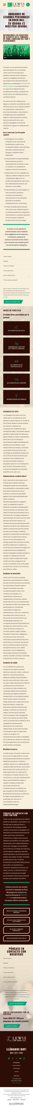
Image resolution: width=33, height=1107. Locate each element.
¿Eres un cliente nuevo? (9, 275)
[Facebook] (13, 1058)
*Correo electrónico (8, 270)
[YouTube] (20, 1058)
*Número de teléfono (8, 266)
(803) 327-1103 (14, 1018)
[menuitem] (9, 1099)
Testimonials (16, 1068)
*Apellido (5, 261)
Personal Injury (16, 1065)
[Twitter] (16, 1058)
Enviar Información (13, 302)
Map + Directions (16, 1082)
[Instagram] (24, 1058)
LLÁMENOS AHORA (11, 1026)
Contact (16, 1071)
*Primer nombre (7, 256)
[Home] (16, 4)
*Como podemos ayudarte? (10, 280)
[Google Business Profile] (9, 1058)
